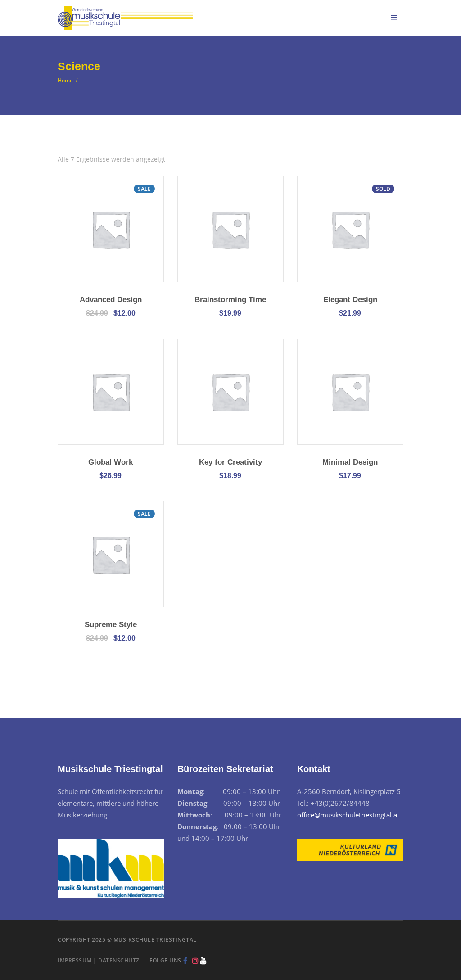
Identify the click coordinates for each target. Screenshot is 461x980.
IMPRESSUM (75, 960)
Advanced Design (111, 299)
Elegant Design (350, 299)
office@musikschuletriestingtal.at (348, 814)
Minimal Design (350, 462)
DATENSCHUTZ (119, 960)
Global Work (110, 462)
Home (65, 80)
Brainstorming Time (230, 299)
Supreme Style (111, 624)
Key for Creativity (230, 462)
